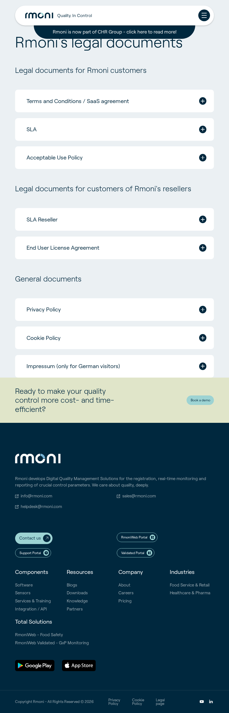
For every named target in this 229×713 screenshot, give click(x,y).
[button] (117, 15)
